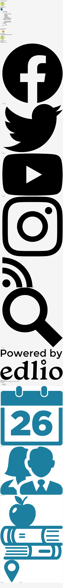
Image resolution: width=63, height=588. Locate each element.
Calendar (5, 24)
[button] (32, 12)
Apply (3, 31)
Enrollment (6, 15)
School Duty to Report (7, 18)
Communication (6, 17)
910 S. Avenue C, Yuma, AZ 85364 (5, 381)
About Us (5, 14)
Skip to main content (3, 0)
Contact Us (6, 16)
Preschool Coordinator (7, 13)
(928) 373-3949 (16, 381)
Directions (21, 582)
